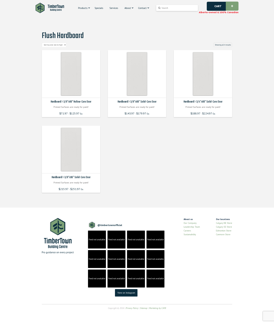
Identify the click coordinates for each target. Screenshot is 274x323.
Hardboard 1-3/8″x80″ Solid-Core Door (137, 101)
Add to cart (72, 92)
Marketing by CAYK (157, 308)
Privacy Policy (132, 308)
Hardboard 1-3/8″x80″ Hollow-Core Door (71, 101)
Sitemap (143, 308)
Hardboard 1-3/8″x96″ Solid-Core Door (71, 177)
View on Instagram (126, 292)
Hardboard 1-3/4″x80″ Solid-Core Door (203, 101)
